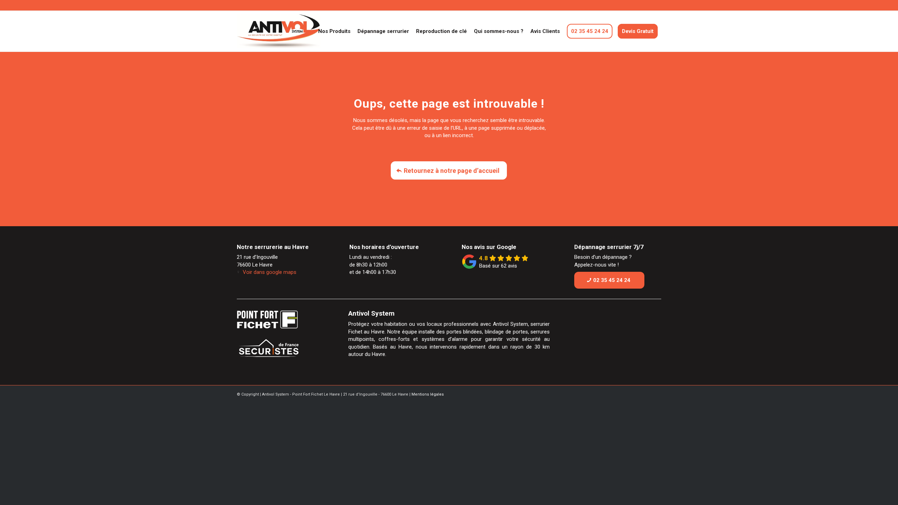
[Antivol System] (292, 31)
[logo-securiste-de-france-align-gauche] (282, 350)
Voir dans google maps (269, 272)
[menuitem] (334, 31)
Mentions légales (427, 394)
